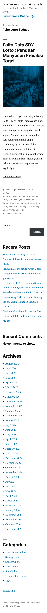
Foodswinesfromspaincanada (22, 4)
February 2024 (13, 505)
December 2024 (13, 458)
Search (6, 225)
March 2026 (11, 387)
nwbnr (8, 190)
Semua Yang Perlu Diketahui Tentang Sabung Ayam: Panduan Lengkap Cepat (22, 301)
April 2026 (11, 382)
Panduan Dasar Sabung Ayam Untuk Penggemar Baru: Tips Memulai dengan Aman (22, 273)
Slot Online (11, 571)
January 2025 (12, 453)
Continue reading (14, 176)
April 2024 (11, 496)
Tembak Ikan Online (16, 576)
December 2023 (13, 514)
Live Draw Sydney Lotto (19, 200)
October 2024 (12, 467)
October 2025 (12, 411)
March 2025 (11, 444)
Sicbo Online (12, 566)
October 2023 (12, 524)
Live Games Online (16, 16)
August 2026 (12, 363)
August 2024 (12, 477)
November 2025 (13, 406)
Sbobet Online (12, 561)
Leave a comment (13, 213)
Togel (8, 193)
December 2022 (13, 529)
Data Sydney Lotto (14, 196)
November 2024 (13, 462)
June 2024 (10, 486)
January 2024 (12, 510)
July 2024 (10, 481)
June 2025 (10, 429)
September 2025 (14, 415)
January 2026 (12, 396)
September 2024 (14, 472)
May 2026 (10, 378)
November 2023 (13, 519)
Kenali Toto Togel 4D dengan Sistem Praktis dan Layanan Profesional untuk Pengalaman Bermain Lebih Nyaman (23, 287)
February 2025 (13, 448)
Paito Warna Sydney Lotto (20, 206)
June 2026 (10, 373)
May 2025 (10, 434)
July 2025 (10, 425)
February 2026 (13, 392)
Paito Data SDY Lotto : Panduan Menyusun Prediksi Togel (23, 52)
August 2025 (12, 420)
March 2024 (11, 500)
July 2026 (10, 368)
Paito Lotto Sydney (18, 203)
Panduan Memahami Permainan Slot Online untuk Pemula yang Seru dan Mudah (22, 316)
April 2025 (11, 439)
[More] (32, 16)
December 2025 (13, 401)
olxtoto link (9, 590)
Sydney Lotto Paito (16, 210)
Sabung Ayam (12, 557)
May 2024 (10, 491)
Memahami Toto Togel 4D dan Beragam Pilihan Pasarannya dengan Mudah (22, 259)
